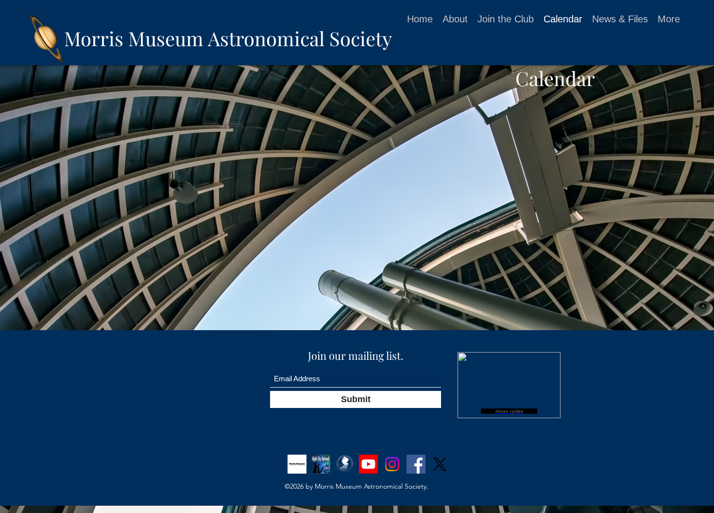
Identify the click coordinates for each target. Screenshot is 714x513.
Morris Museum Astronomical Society (228, 38)
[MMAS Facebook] (416, 464)
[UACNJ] (344, 464)
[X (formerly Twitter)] (439, 464)
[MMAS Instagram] (392, 464)
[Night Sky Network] (320, 464)
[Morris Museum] (297, 464)
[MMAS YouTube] (368, 464)
